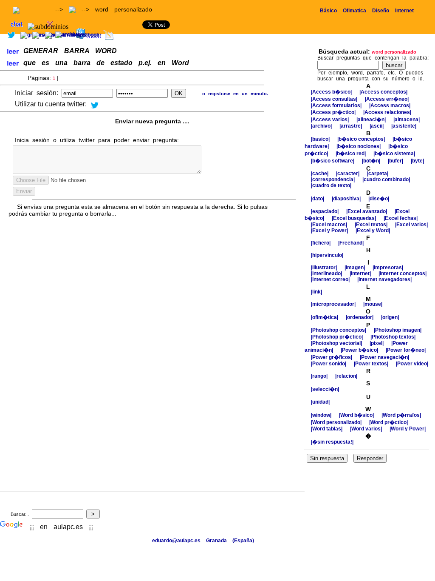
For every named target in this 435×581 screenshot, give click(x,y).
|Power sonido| (329, 364)
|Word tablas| (327, 429)
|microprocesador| (334, 304)
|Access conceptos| (383, 92)
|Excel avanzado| (367, 211)
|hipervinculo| (327, 255)
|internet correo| (331, 279)
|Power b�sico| (360, 350)
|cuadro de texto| (331, 185)
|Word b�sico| (357, 415)
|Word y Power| (408, 429)
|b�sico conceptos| (361, 139)
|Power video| (412, 364)
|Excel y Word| (373, 231)
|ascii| (377, 126)
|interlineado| (327, 273)
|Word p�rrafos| (401, 415)
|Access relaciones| (387, 112)
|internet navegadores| (384, 279)
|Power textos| (372, 364)
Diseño (380, 11)
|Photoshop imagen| (397, 330)
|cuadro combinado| (386, 179)
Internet (404, 11)
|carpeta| (377, 174)
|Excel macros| (329, 225)
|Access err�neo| (387, 99)
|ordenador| (360, 317)
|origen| (390, 317)
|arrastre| (351, 126)
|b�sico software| (333, 161)
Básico (328, 11)
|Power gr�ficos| (332, 357)
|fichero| (321, 243)
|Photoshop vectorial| (337, 343)
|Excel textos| (372, 225)
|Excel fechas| (401, 218)
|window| (322, 415)
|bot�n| (371, 161)
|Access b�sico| (332, 92)
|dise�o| (378, 199)
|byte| (417, 161)
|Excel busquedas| (354, 218)
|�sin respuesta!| (332, 442)
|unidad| (320, 402)
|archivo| (322, 126)
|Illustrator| (324, 268)
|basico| (321, 139)
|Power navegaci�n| (384, 357)
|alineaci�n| (371, 119)
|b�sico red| (351, 154)
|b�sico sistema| (394, 154)
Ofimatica (354, 11)
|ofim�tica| (325, 317)
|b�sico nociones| (359, 146)
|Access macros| (389, 105)
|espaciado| (325, 211)
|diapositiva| (347, 199)
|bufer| (396, 161)
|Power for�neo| (406, 350)
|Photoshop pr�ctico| (337, 337)
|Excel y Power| (330, 231)
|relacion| (346, 376)
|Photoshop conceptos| (339, 330)
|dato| (318, 199)
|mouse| (372, 304)
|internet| (361, 273)
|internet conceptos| (403, 273)
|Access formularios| (337, 105)
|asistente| (403, 126)
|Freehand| (351, 243)
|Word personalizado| (337, 422)
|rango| (320, 376)
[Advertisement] (335, 37)
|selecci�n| (325, 389)
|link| (316, 292)
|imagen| (355, 268)
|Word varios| (366, 429)
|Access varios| (330, 119)
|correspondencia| (333, 179)
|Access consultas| (335, 99)
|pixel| (377, 343)
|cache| (320, 174)
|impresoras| (388, 268)
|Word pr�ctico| (388, 422)
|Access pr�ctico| (334, 112)
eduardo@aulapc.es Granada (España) (203, 541)
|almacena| (406, 119)
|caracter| (348, 174)
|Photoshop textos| (392, 337)
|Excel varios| (411, 225)
